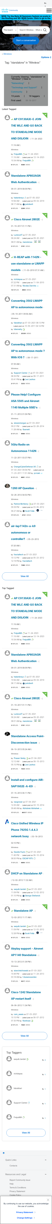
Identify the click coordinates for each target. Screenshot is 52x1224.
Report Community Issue (20, 1180)
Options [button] (45, 57)
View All (25, 576)
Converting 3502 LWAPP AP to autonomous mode (27, 307)
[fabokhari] (15, 1091)
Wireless (7, 54)
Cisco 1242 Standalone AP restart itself (26, 998)
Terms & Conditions (18, 1188)
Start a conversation (26, 40)
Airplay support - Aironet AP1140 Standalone (27, 955)
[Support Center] (19, 1106)
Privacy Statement (24, 1212)
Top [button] (3, 1153)
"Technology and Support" (24, 88)
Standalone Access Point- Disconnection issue (28, 742)
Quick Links (10, 1160)
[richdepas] (15, 1077)
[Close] (48, 1199)
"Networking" (17, 83)
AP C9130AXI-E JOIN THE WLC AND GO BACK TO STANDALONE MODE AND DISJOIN (26, 132)
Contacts (13, 1166)
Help (11, 1184)
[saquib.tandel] (18, 1062)
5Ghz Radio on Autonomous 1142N (25, 451)
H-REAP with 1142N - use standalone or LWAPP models (27, 264)
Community (16, 92)
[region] (26, 1210)
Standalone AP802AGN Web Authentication (26, 182)
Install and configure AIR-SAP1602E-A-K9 (27, 786)
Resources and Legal (15, 1174)
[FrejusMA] (16, 1120)
